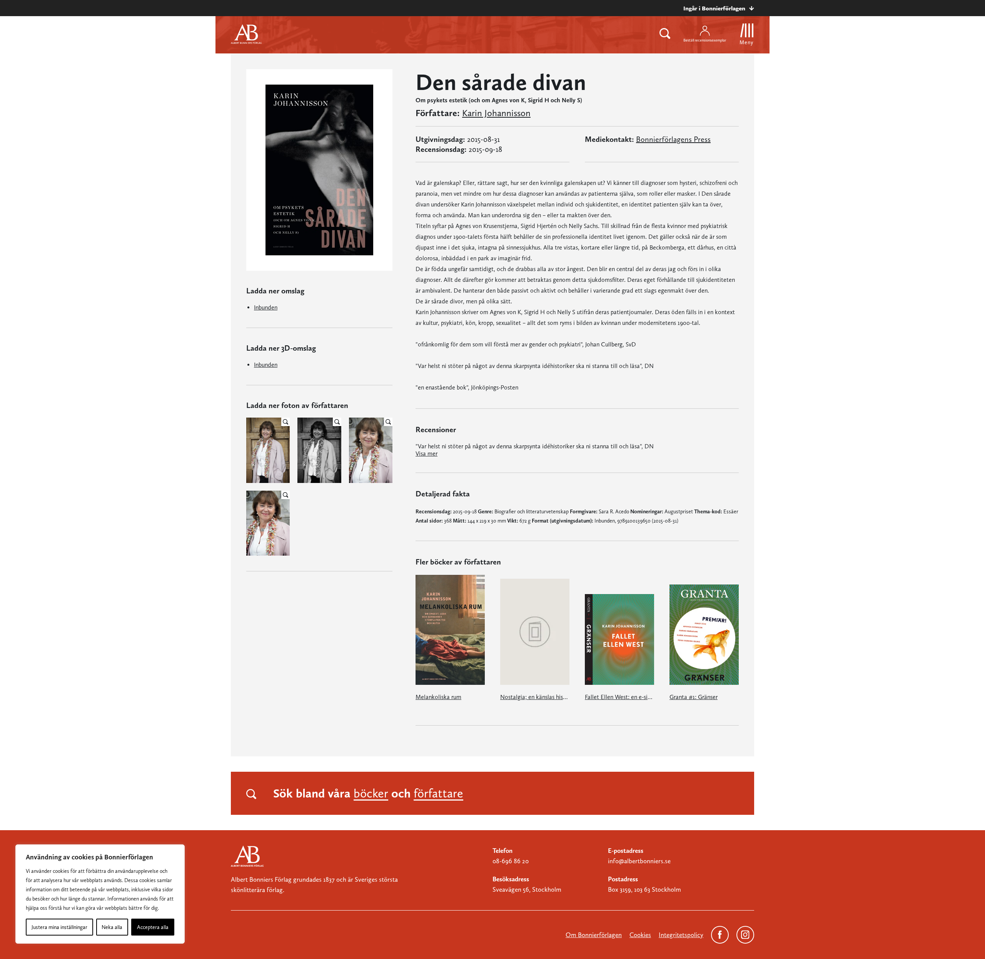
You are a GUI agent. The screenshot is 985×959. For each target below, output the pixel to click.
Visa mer (426, 453)
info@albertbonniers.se (639, 861)
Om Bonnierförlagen (594, 935)
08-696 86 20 (510, 861)
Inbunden (265, 307)
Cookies (640, 935)
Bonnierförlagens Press (673, 139)
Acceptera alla (153, 927)
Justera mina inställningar (59, 927)
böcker (371, 793)
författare (438, 793)
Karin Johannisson (496, 113)
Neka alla (112, 927)
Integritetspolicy (681, 935)
